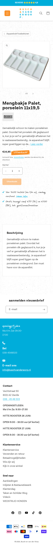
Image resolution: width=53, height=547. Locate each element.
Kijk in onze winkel (13, 466)
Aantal (5, 165)
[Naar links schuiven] (20, 94)
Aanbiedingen (10, 481)
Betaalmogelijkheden (14, 458)
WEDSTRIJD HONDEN (15, 501)
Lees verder (37, 144)
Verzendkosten (19, 157)
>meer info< (22, 196)
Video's (6, 497)
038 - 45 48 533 (11, 399)
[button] (5, 13)
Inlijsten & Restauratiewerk (17, 485)
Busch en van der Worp (30, 542)
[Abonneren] (43, 309)
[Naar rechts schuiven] (33, 94)
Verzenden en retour (14, 454)
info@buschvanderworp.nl (16, 370)
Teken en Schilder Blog (15, 493)
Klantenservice (11, 450)
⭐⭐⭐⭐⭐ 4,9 (31, 3)
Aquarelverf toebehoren (18, 34)
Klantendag (9, 489)
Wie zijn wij (9, 462)
